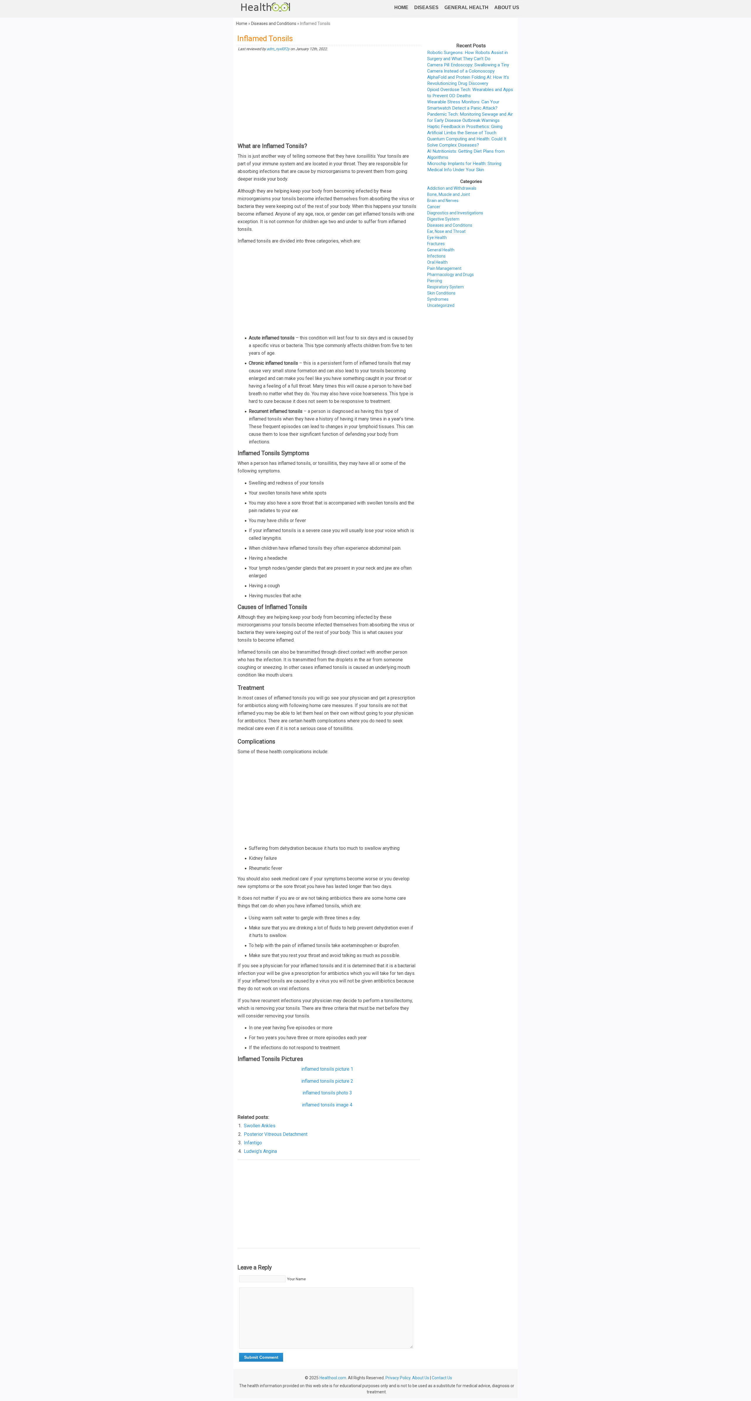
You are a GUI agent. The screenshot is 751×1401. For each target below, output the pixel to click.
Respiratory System (445, 287)
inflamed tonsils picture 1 (327, 1069)
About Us (506, 7)
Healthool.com (332, 1377)
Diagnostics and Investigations (455, 213)
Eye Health (437, 237)
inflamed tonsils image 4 (327, 1105)
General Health (466, 7)
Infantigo (253, 1143)
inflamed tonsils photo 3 (327, 1093)
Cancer (433, 206)
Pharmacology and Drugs (450, 274)
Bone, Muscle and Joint (448, 194)
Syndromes (438, 299)
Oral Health (437, 262)
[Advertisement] (328, 97)
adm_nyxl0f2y (278, 49)
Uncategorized (440, 305)
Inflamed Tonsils (265, 38)
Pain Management (444, 268)
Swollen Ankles (259, 1125)
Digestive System (443, 219)
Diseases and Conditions (273, 23)
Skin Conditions (441, 293)
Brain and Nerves (443, 200)
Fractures (436, 243)
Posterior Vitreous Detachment (275, 1134)
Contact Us (442, 1377)
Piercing (434, 280)
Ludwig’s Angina (260, 1151)
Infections (436, 256)
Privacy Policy (397, 1377)
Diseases (426, 7)
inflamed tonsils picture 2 (327, 1081)
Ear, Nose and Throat (446, 231)
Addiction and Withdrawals (451, 188)
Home (401, 7)
